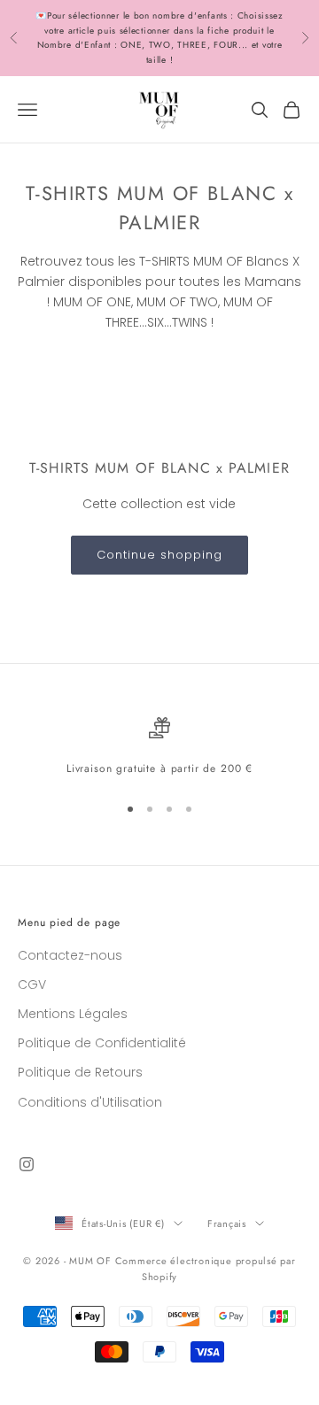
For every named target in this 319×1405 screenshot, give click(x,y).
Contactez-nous (70, 955)
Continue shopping (160, 554)
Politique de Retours (80, 1072)
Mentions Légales (73, 1014)
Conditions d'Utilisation (90, 1102)
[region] (159, 747)
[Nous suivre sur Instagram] (26, 1164)
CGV (32, 984)
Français (226, 1223)
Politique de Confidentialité (102, 1043)
